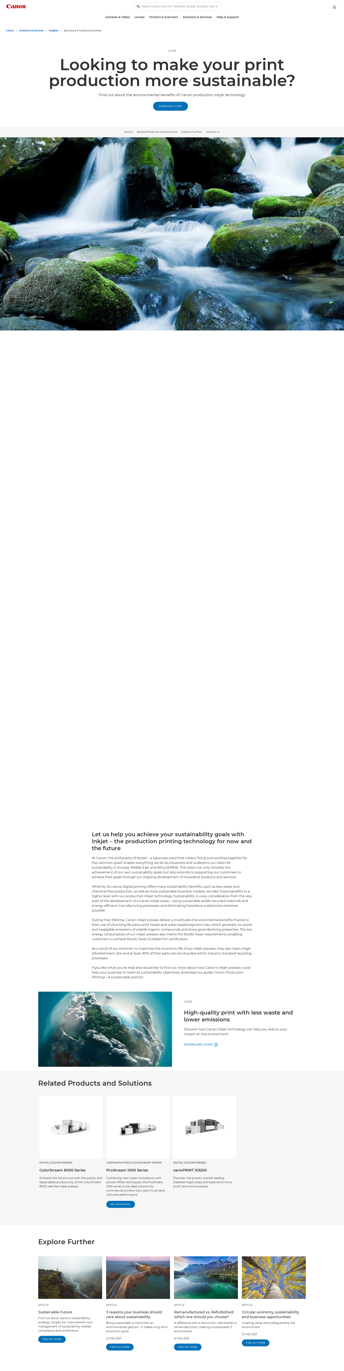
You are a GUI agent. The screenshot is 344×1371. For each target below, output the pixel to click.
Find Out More (52, 1339)
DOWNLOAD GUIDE (170, 106)
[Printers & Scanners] (179, 17)
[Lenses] (146, 17)
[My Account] (334, 7)
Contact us (213, 131)
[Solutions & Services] (213, 17)
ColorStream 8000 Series (62, 1170)
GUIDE (172, 50)
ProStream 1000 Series (127, 1170)
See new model (120, 1204)
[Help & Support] (240, 17)
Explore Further (192, 131)
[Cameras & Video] (131, 17)
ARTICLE (43, 1304)
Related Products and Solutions (157, 131)
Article (128, 131)
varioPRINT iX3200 (190, 1170)
